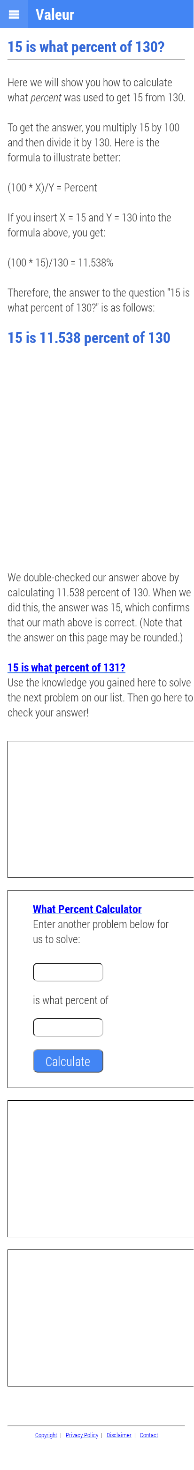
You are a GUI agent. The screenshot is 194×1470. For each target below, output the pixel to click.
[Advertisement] (97, 459)
